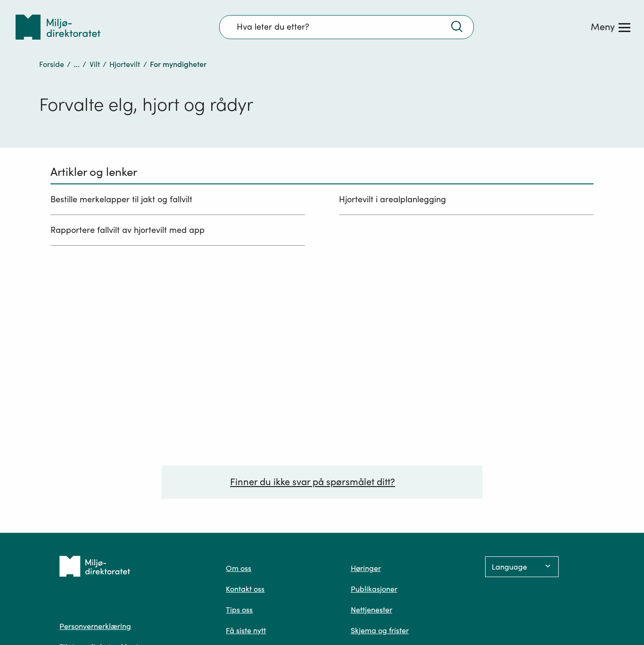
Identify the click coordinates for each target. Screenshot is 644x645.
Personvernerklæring (95, 626)
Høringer (366, 568)
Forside (51, 64)
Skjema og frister (380, 630)
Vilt (95, 64)
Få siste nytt (246, 630)
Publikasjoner (374, 589)
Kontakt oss (245, 589)
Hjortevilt (124, 64)
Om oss (238, 568)
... (77, 64)
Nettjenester (371, 609)
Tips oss (239, 609)
